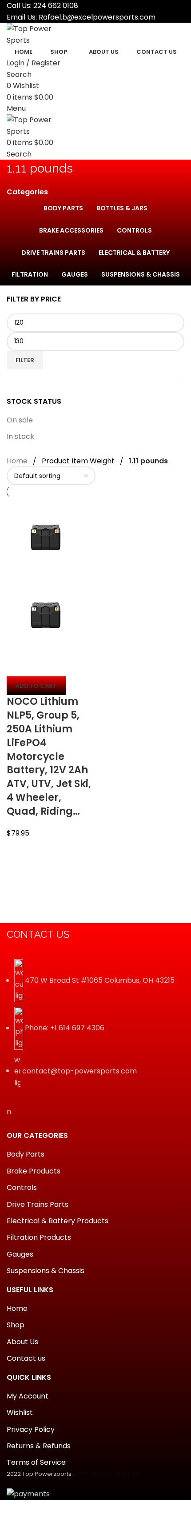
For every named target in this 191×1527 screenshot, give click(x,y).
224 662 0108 (55, 5)
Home (17, 461)
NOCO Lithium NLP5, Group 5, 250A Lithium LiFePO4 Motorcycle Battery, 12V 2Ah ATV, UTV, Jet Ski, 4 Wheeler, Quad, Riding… (49, 756)
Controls (22, 1187)
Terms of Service (36, 1462)
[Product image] (45, 615)
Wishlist (20, 1412)
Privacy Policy (31, 1429)
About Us (22, 1342)
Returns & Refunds (39, 1446)
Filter (25, 360)
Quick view (42, 665)
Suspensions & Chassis (45, 1271)
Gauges (20, 1254)
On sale (20, 420)
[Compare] (18, 665)
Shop (15, 1325)
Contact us (26, 1358)
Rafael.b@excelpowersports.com (97, 17)
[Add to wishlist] (66, 665)
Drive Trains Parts (37, 1204)
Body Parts (25, 1154)
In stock (20, 436)
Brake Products (33, 1171)
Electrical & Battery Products (57, 1221)
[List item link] (95, 1028)
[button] (36, 685)
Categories (27, 192)
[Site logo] (40, 34)
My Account (27, 1396)
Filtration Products (39, 1237)
